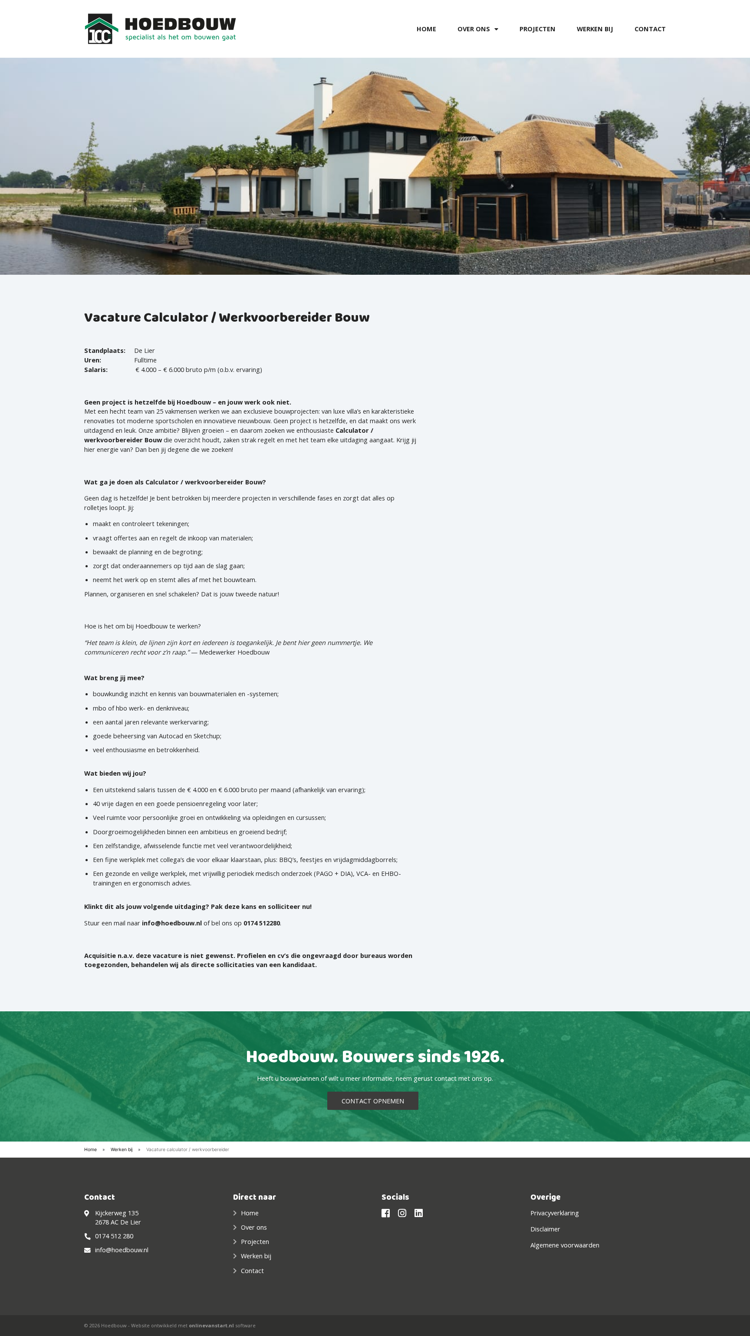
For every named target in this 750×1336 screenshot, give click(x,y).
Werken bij (595, 28)
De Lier (130, 1222)
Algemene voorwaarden (564, 1245)
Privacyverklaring (554, 1212)
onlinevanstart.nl (211, 1325)
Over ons (473, 28)
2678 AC (107, 1222)
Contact (650, 28)
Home (426, 28)
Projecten (538, 28)
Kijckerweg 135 (116, 1212)
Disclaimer (545, 1228)
